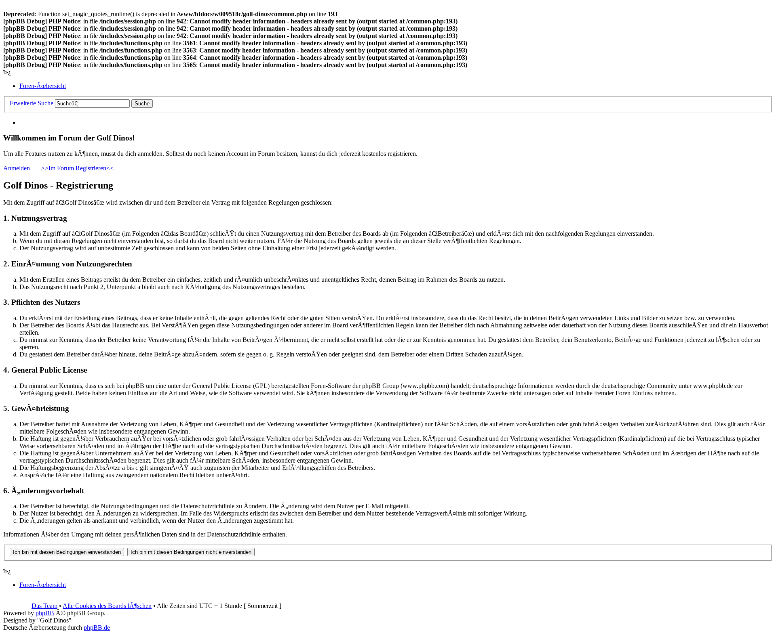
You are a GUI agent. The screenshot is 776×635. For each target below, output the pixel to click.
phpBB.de (97, 627)
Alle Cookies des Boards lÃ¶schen (107, 605)
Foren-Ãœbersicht (42, 85)
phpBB (45, 613)
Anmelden (16, 168)
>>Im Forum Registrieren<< (77, 168)
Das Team (44, 605)
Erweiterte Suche (31, 103)
